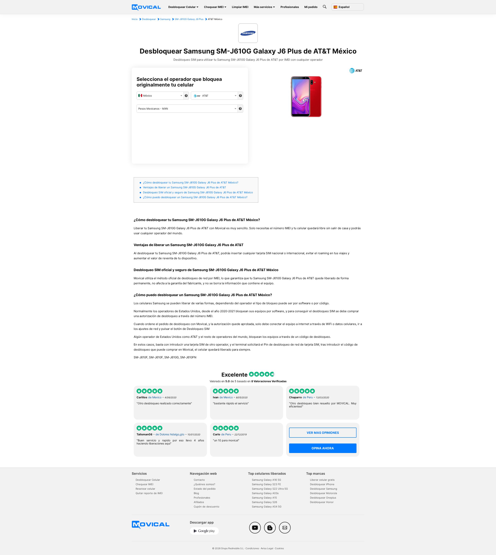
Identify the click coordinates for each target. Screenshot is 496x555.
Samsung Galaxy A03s (265, 493)
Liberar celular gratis (322, 479)
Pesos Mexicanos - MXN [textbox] (153, 108)
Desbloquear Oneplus (323, 497)
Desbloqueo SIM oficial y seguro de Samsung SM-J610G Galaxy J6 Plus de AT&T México (198, 192)
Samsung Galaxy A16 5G (266, 479)
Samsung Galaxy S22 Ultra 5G (270, 488)
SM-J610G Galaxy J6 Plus (189, 19)
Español (344, 7)
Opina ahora (323, 448)
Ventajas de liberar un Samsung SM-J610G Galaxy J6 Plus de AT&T (184, 187)
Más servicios (263, 7)
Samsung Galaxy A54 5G (267, 506)
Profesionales (290, 7)
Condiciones (252, 548)
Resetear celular (145, 488)
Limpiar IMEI (240, 7)
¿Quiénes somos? (204, 484)
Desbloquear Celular (182, 7)
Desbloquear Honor (322, 502)
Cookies (279, 548)
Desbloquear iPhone (322, 484)
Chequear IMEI (214, 7)
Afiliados (199, 502)
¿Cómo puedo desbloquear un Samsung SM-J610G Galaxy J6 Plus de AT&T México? (195, 197)
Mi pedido (311, 7)
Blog (196, 493)
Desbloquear (149, 19)
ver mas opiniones (323, 433)
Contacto (199, 479)
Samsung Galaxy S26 (264, 502)
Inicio (135, 19)
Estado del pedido (205, 488)
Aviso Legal (267, 548)
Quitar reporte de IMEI (149, 493)
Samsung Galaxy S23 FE (266, 484)
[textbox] (160, 95)
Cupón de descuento (206, 506)
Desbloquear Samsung (323, 488)
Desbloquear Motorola (323, 493)
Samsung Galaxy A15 (264, 497)
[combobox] (160, 95)
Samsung (165, 19)
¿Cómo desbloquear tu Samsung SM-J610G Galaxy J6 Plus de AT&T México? (190, 182)
